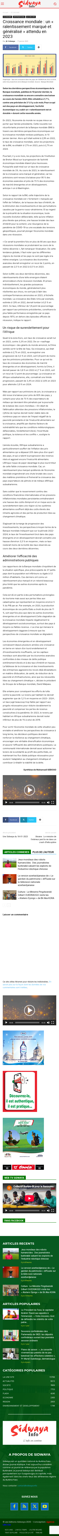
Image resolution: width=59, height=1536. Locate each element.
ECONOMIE (15, 12)
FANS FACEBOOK (13, 1220)
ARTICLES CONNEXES (16, 852)
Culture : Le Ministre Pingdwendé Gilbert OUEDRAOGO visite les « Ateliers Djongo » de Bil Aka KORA (36, 894)
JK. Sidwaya (10, 41)
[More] (39, 47)
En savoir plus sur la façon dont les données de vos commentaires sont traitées (27, 984)
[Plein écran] (52, 802)
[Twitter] (34, 1506)
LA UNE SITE (31, 17)
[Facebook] (14, 1506)
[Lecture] (6, 802)
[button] (29, 790)
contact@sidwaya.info (27, 1485)
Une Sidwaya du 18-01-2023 (15, 836)
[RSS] (24, 1506)
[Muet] (48, 802)
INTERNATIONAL (19, 17)
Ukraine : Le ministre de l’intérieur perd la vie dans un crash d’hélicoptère (43, 839)
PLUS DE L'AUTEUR (43, 852)
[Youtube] (44, 1506)
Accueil (5, 12)
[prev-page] (4, 905)
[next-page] (9, 905)
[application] (29, 790)
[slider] (27, 802)
